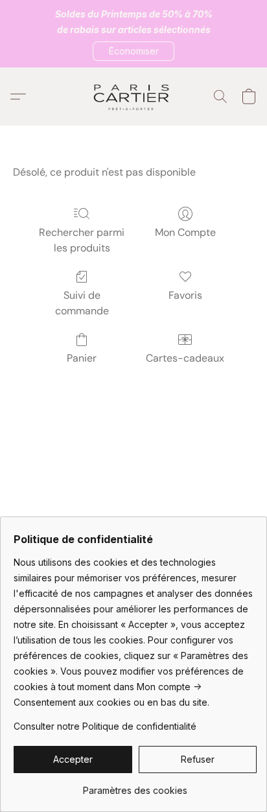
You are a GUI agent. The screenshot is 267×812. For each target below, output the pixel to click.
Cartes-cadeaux (185, 358)
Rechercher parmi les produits (81, 240)
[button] (133, 51)
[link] (135, 785)
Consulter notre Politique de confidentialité (105, 726)
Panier (82, 358)
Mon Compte (185, 232)
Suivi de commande (82, 303)
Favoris (185, 295)
